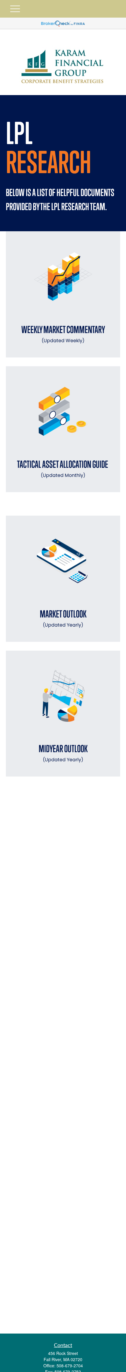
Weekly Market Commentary (63, 334)
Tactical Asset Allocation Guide (63, 468)
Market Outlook (63, 618)
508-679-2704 (70, 1365)
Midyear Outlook (63, 753)
